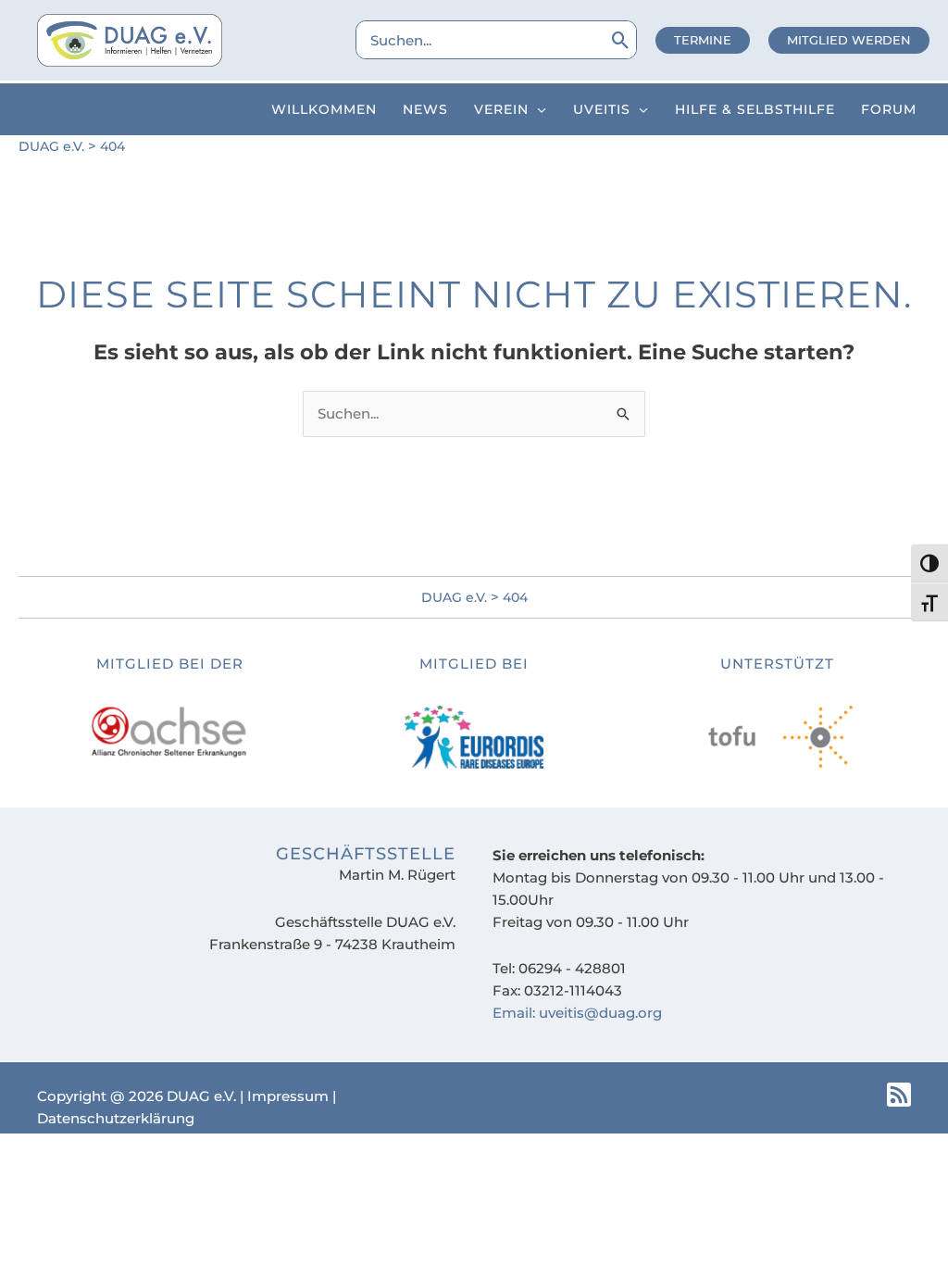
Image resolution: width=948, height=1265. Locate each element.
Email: (516, 1012)
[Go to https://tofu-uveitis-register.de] (474, 712)
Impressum (288, 1096)
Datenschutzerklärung (115, 1118)
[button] (702, 40)
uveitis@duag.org (600, 1012)
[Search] (620, 39)
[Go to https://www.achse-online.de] (170, 707)
